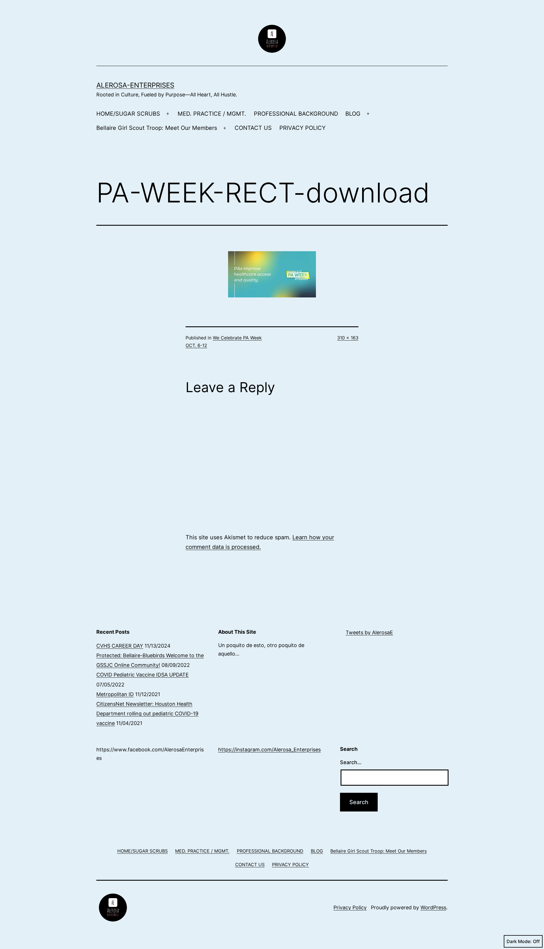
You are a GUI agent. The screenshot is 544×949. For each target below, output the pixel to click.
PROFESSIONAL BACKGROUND (296, 113)
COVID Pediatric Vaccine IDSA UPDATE (142, 675)
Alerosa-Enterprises (135, 85)
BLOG (352, 113)
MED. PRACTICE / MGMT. (212, 113)
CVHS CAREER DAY (119, 646)
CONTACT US (253, 127)
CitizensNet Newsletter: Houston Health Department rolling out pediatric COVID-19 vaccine (147, 713)
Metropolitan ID (115, 694)
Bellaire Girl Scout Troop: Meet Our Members (156, 127)
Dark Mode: (519, 941)
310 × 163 (347, 338)
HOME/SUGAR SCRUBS (128, 113)
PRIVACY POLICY (302, 127)
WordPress (433, 907)
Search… (351, 762)
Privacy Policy (350, 907)
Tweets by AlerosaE (369, 632)
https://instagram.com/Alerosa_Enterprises (269, 750)
